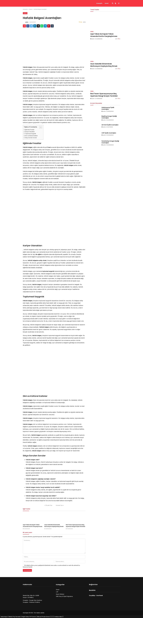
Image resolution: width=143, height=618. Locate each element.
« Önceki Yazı (48, 505)
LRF (57, 592)
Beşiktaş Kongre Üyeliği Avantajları (109, 117)
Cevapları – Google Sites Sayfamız (32, 600)
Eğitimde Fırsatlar (29, 129)
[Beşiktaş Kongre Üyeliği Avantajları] (95, 118)
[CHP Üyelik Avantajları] (95, 135)
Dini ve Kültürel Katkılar (31, 135)
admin (26, 22)
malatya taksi (58, 616)
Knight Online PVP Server (29, 616)
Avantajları (25, 612)
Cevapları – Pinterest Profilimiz (31, 602)
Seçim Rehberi (60, 594)
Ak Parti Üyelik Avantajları (110, 125)
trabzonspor (4, 616)
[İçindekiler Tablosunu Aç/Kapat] (40, 127)
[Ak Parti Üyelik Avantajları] (95, 127)
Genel (106, 3)
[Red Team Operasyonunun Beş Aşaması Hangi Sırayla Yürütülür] (75, 517)
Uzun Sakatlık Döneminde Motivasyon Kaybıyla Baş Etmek (53, 525)
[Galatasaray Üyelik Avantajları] (95, 109)
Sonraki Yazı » (60, 505)
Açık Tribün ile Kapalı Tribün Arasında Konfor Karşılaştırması (32, 525)
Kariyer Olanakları (30, 131)
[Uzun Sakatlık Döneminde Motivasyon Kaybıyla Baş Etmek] (54, 517)
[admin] (24, 22)
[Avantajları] (30, 3)
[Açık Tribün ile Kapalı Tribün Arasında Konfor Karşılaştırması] (32, 517)
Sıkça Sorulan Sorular (31, 137)
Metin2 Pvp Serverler (15, 616)
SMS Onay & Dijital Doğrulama (64, 596)
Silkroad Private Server (43, 616)
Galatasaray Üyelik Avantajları (108, 108)
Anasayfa (99, 3)
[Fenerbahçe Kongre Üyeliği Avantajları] (95, 143)
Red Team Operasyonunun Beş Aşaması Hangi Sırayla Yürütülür (75, 525)
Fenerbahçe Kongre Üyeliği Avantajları (110, 142)
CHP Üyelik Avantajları (109, 133)
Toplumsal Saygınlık (30, 133)
